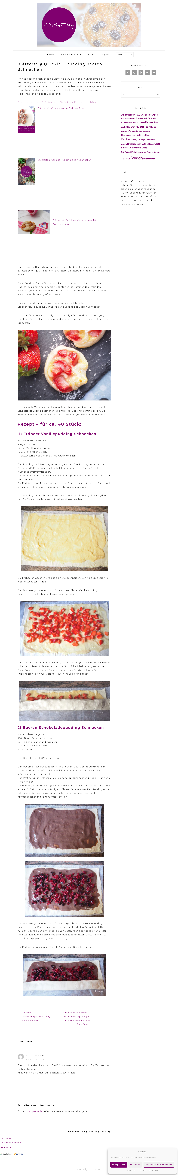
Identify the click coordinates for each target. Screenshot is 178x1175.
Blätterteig (151, 118)
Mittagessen (134, 143)
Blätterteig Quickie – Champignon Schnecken (64, 160)
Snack (150, 152)
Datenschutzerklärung (11, 1142)
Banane (124, 118)
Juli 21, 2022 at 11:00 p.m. (35, 1059)
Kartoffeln (135, 135)
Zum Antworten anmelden (29, 1079)
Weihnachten (149, 159)
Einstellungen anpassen (159, 1164)
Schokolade (129, 152)
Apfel (155, 114)
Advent (139, 115)
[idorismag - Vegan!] (89, 48)
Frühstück (150, 126)
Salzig (144, 148)
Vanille (128, 159)
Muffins (145, 144)
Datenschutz (132, 1170)
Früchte (140, 126)
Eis (122, 127)
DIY (156, 123)
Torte (123, 159)
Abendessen (128, 114)
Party (124, 147)
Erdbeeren (129, 126)
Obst (157, 143)
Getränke (133, 131)
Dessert (150, 122)
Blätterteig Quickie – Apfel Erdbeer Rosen (62, 108)
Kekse (142, 135)
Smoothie (141, 152)
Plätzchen (137, 148)
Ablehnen (135, 1164)
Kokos (148, 135)
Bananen (132, 118)
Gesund (124, 131)
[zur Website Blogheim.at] (6, 1154)
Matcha (149, 140)
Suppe (156, 152)
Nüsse (151, 144)
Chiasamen (126, 123)
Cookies (135, 122)
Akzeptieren (119, 1164)
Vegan (137, 158)
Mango (142, 139)
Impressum (153, 1170)
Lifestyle (135, 139)
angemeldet (36, 1111)
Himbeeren (126, 135)
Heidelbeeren (145, 131)
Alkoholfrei (147, 115)
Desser (142, 123)
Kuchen (126, 139)
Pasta (129, 148)
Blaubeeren (141, 118)
